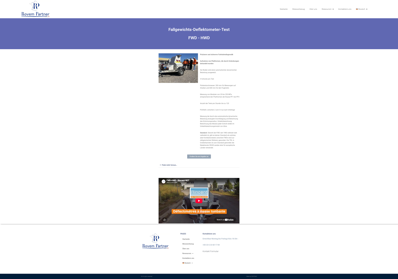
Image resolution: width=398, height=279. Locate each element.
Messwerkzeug (298, 9)
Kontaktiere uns (344, 9)
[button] (199, 165)
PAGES (183, 234)
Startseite (284, 9)
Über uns (313, 9)
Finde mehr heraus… (169, 165)
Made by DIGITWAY (251, 276)
